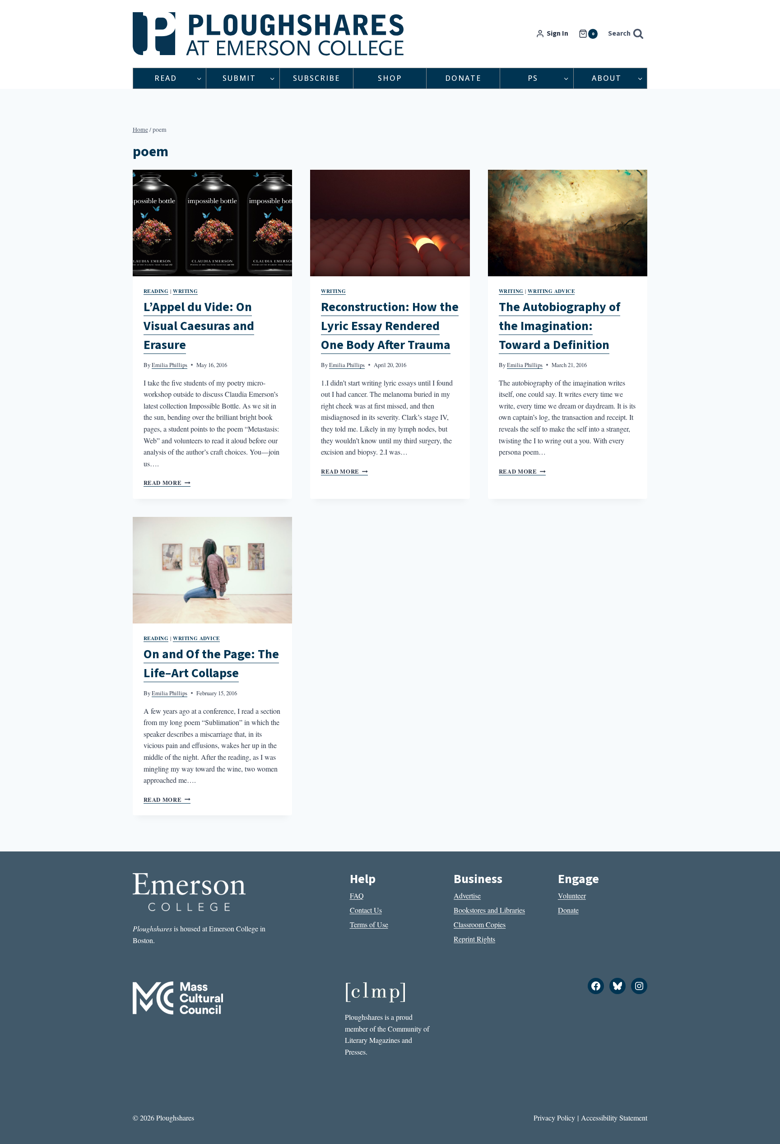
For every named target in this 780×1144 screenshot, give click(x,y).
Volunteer (572, 895)
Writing (185, 291)
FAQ (357, 895)
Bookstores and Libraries (489, 910)
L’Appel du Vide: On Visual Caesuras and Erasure (199, 326)
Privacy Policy (554, 1117)
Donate (463, 78)
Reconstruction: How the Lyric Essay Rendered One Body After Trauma (390, 326)
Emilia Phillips (169, 365)
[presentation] (212, 223)
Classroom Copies (480, 924)
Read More (167, 483)
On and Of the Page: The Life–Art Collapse (211, 663)
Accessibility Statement (614, 1117)
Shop (390, 78)
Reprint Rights (474, 939)
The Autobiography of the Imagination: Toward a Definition (559, 326)
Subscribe (316, 78)
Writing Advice (551, 291)
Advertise (467, 895)
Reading (156, 291)
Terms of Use (369, 924)
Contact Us (366, 910)
